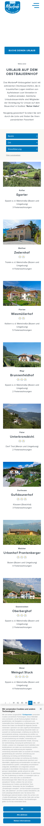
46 (34, 703)
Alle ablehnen (22, 815)
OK (22, 809)
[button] (41, 709)
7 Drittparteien (27, 715)
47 (39, 703)
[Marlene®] (12, 12)
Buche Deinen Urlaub (22, 50)
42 (18, 703)
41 (14, 703)
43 (22, 703)
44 (26, 703)
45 (30, 703)
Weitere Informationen (22, 821)
